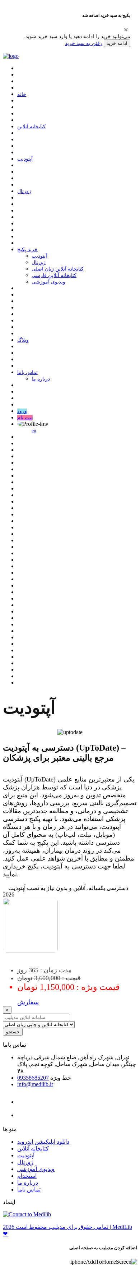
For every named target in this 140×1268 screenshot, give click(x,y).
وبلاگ (23, 340)
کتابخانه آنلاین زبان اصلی (58, 269)
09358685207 (33, 1078)
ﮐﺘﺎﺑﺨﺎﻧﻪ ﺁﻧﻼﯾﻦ (31, 126)
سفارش (28, 1002)
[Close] (126, 29)
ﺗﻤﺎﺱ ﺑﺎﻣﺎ (27, 372)
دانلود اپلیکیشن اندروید (43, 1142)
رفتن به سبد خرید (83, 43)
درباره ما (41, 379)
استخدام (27, 1176)
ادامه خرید (117, 43)
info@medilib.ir (35, 1084)
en (34, 430)
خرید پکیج (27, 249)
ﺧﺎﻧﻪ (21, 94)
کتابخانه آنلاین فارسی (54, 275)
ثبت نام (25, 417)
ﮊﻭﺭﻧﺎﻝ (24, 191)
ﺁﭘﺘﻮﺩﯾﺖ (25, 159)
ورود (22, 411)
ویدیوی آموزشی (48, 282)
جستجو (13, 1031)
